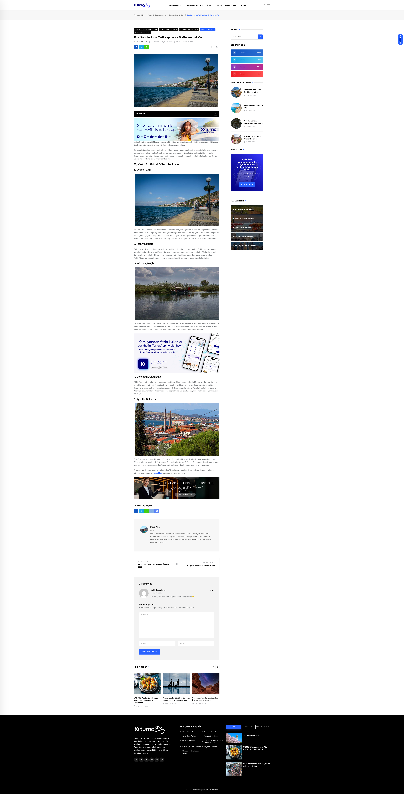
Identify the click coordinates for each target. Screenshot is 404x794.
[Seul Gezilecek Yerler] (234, 738)
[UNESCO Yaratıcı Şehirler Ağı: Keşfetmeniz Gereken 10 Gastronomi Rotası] (234, 752)
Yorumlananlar (262, 727)
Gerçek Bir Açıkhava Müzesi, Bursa (201, 566)
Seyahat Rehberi (231, 5)
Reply (212, 590)
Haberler (244, 5)
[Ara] (265, 5)
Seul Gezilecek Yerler (251, 735)
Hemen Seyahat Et (174, 5)
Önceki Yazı (145, 561)
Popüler (248, 727)
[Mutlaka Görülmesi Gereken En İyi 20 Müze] (236, 123)
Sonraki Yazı (208, 563)
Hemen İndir (247, 185)
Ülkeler (209, 5)
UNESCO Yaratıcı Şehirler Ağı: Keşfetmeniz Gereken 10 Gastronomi (146, 700)
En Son (234, 727)
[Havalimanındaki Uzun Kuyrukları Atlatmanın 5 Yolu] (234, 769)
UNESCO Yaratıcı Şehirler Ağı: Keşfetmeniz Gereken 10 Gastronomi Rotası (255, 749)
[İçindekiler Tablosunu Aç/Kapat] (215, 114)
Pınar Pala (143, 42)
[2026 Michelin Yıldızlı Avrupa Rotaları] (236, 139)
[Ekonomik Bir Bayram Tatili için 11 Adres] (236, 92)
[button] (213, 667)
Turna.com (196, 790)
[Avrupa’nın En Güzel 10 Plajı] (236, 108)
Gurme (219, 5)
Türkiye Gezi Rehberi (193, 5)
